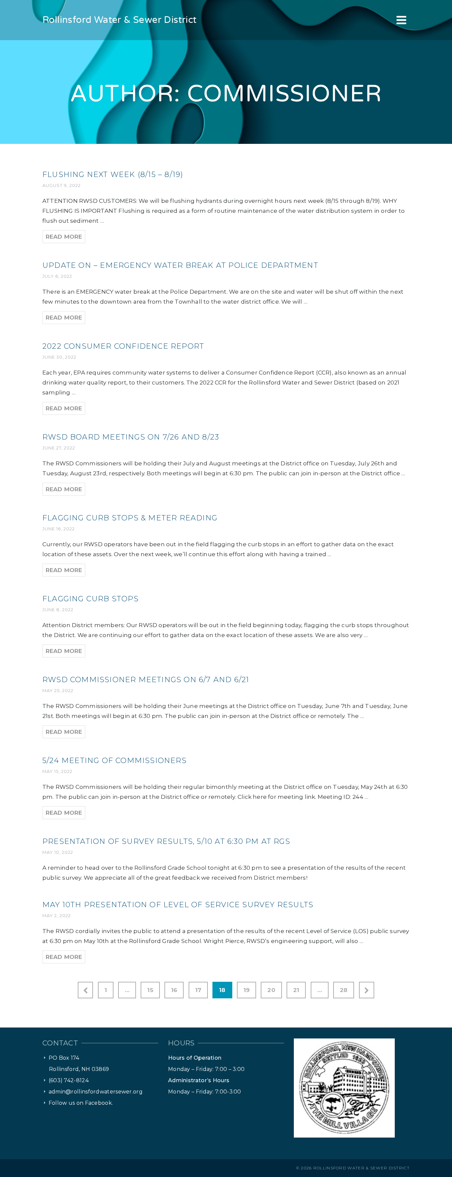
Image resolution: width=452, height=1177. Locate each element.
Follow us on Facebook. (81, 1103)
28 (343, 990)
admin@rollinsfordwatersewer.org (96, 1092)
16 (174, 990)
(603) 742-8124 (69, 1080)
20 (271, 990)
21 (296, 990)
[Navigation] (401, 20)
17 (198, 990)
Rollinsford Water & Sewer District (361, 1167)
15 (150, 990)
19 (246, 990)
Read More (64, 236)
